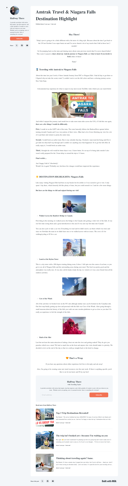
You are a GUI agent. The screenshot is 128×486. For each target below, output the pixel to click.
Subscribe (19, 38)
